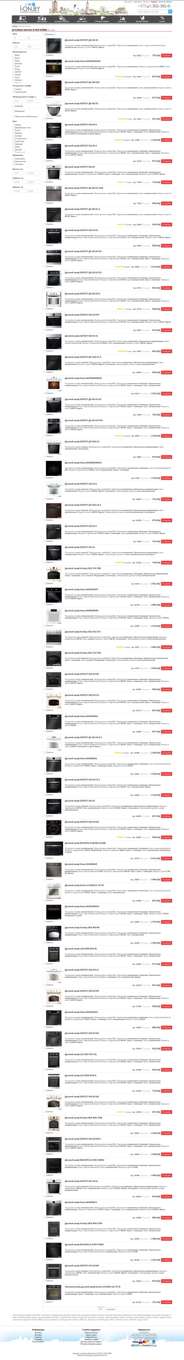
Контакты (128, 2)
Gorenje (18, 75)
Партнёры (38, 1339)
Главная (15, 26)
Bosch (17, 58)
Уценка (154, 2)
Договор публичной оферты (91, 1342)
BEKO (17, 55)
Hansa (17, 77)
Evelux (17, 66)
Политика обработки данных (91, 1344)
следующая (110, 1309)
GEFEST (18, 72)
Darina (17, 61)
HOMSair (18, 80)
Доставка (137, 2)
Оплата (146, 2)
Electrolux (18, 64)
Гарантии (38, 1337)
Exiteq (17, 69)
